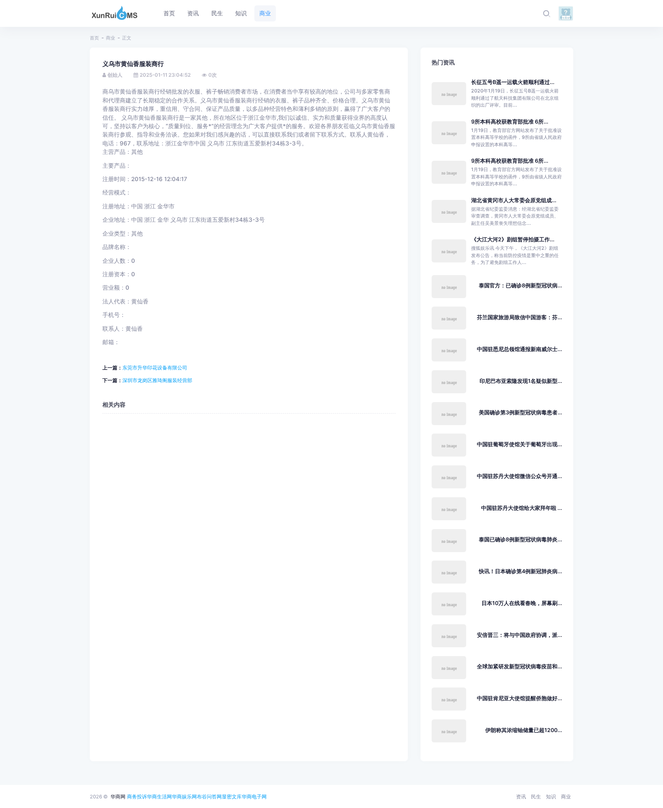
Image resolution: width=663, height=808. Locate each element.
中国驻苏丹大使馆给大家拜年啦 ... (521, 508)
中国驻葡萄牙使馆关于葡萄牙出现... (519, 444)
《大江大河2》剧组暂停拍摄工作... (512, 239)
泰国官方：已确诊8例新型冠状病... (520, 285)
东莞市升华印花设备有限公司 (154, 367)
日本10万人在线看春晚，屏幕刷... (522, 603)
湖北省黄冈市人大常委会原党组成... (513, 200)
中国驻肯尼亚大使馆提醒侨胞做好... (519, 698)
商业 (110, 38)
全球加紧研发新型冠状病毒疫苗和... (519, 666)
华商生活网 (159, 796)
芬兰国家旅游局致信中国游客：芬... (519, 317)
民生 (536, 796)
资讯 (521, 796)
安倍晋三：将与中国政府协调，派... (519, 635)
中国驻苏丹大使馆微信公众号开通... (519, 476)
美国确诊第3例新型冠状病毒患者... (520, 412)
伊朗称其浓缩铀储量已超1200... (523, 730)
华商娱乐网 (184, 796)
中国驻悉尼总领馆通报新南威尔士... (519, 349)
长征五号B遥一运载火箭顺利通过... (512, 82)
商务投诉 (137, 796)
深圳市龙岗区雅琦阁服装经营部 (157, 380)
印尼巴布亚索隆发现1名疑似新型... (521, 381)
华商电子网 (254, 796)
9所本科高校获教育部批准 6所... (509, 121)
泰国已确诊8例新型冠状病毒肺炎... (520, 539)
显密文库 (232, 796)
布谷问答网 (209, 796)
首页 (94, 38)
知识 (551, 796)
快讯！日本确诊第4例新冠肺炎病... (520, 571)
